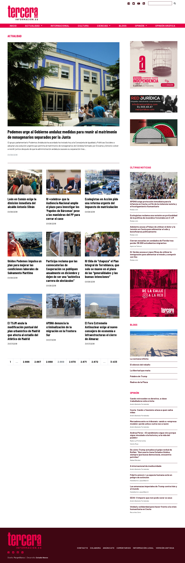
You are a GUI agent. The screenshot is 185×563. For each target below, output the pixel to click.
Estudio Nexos (42, 557)
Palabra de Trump (138, 376)
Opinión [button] (140, 25)
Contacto (82, 548)
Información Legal (143, 548)
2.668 (49, 361)
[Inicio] (23, 12)
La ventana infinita (139, 359)
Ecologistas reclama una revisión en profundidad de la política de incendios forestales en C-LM (153, 216)
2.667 (37, 361)
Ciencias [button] (102, 25)
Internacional (60, 25)
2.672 (95, 361)
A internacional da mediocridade (145, 466)
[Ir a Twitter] (133, 3)
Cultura (83, 25)
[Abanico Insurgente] (153, 138)
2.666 (26, 361)
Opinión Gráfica (165, 25)
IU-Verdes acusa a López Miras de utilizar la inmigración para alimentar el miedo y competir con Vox (153, 254)
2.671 (84, 361)
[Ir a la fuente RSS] (144, 3)
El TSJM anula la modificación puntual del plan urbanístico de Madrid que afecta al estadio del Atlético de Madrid (24, 331)
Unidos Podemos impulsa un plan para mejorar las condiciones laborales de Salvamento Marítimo (25, 267)
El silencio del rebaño (140, 364)
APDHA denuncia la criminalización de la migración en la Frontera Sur (61, 329)
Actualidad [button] (32, 25)
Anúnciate (108, 548)
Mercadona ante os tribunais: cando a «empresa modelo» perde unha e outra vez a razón (153, 422)
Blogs (123, 25)
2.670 (72, 361)
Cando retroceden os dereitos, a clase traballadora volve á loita (148, 399)
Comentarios (124, 548)
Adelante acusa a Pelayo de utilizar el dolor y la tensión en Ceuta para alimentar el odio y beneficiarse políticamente (152, 229)
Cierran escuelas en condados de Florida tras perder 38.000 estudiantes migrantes (151, 241)
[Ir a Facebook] (129, 3)
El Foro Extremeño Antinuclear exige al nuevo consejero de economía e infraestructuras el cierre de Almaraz (101, 331)
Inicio (13, 25)
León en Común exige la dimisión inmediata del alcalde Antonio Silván (22, 203)
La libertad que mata (140, 370)
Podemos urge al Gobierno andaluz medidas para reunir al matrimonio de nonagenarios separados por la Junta (62, 134)
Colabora (95, 548)
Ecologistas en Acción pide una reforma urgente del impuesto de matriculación (101, 203)
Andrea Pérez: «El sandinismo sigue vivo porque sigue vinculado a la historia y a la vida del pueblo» (153, 435)
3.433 (113, 361)
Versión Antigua (165, 548)
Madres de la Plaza (139, 382)
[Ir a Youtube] (138, 3)
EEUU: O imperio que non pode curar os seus (151, 498)
